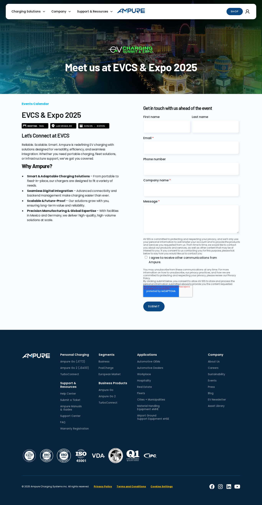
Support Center (70, 416)
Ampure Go (106, 390)
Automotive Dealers (150, 368)
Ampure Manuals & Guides (71, 408)
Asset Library (216, 406)
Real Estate (144, 387)
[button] (30, 11)
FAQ (62, 422)
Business (104, 361)
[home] (131, 11)
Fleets (141, 393)
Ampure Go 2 (107, 396)
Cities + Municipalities (151, 399)
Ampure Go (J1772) (72, 361)
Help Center (68, 394)
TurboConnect (69, 374)
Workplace (144, 374)
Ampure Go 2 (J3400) (74, 368)
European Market (110, 374)
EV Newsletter (217, 399)
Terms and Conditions (131, 486)
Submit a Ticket (70, 400)
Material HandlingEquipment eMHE (148, 407)
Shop (235, 11)
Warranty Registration (74, 428)
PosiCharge (106, 368)
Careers (213, 368)
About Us (214, 361)
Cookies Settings (162, 486)
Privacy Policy (103, 486)
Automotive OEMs (148, 361)
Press (211, 387)
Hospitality (144, 380)
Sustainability (216, 374)
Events (212, 380)
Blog (210, 393)
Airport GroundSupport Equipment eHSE (153, 417)
